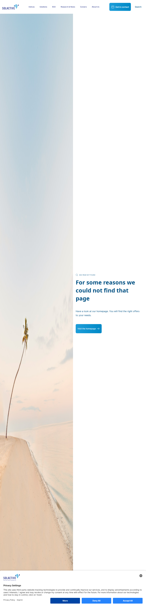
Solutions (43, 7)
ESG (54, 7)
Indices (32, 7)
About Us (95, 7)
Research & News (68, 7)
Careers (83, 7)
